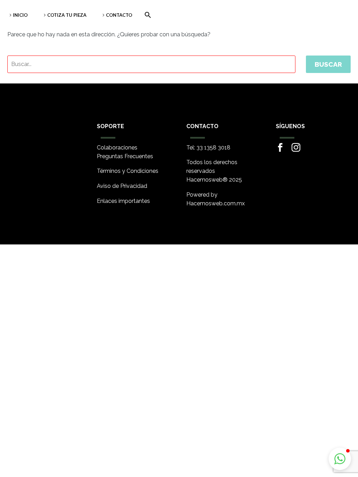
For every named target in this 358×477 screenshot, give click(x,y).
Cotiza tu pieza (66, 15)
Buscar (328, 64)
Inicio (20, 15)
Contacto (119, 15)
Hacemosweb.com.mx (215, 203)
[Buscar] (146, 15)
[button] (340, 459)
